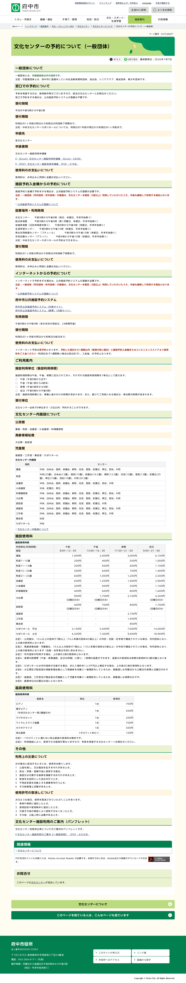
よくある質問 (165, 10)
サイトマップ (105, 3)
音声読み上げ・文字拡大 (127, 3)
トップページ (31, 26)
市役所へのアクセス (109, 960)
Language (146, 3)
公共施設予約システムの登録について (38, 204)
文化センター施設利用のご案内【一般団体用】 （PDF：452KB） (54, 834)
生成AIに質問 (138, 10)
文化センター (83, 26)
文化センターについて (103, 26)
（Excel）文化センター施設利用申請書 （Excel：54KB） (50, 159)
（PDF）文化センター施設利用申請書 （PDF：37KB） (48, 164)
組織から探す (144, 960)
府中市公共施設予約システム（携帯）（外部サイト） (43, 311)
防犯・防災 (93, 19)
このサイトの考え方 (109, 953)
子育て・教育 (69, 19)
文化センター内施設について (33, 529)
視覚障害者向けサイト (85, 3)
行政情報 (163, 19)
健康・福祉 (46, 19)
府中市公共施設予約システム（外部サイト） (39, 307)
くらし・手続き (23, 19)
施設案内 (140, 19)
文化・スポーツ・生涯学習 (116, 19)
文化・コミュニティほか (63, 26)
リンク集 (141, 953)
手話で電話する (163, 3)
